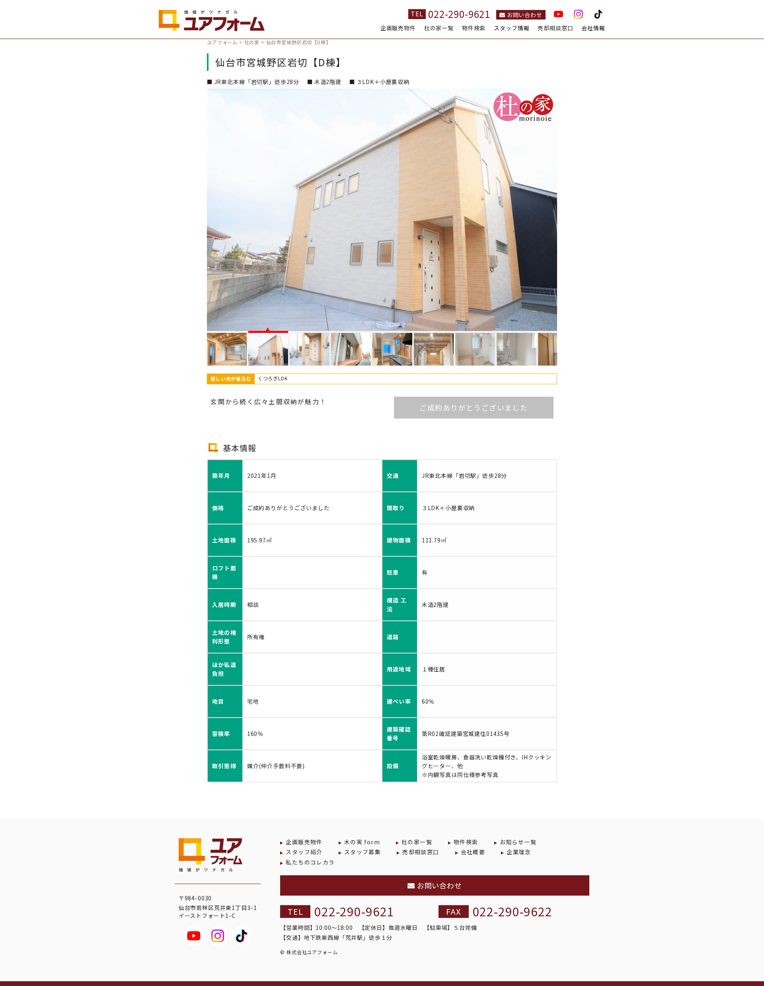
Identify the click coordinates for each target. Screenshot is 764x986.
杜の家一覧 (439, 28)
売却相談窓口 (555, 28)
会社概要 (473, 852)
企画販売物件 (398, 28)
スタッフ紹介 (304, 852)
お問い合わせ (523, 15)
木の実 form (362, 842)
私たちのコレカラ (310, 862)
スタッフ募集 (362, 852)
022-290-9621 (459, 14)
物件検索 (473, 28)
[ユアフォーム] (212, 23)
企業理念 (519, 852)
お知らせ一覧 (518, 842)
